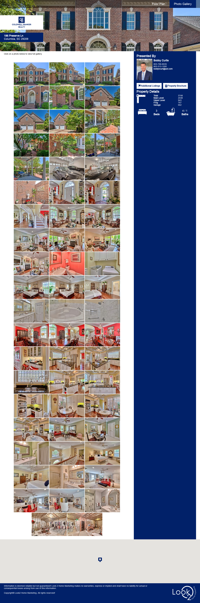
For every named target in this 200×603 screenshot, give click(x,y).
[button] (100, 559)
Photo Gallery (183, 4)
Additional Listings (150, 85)
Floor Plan (158, 4)
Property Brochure (176, 85)
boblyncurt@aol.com (163, 69)
